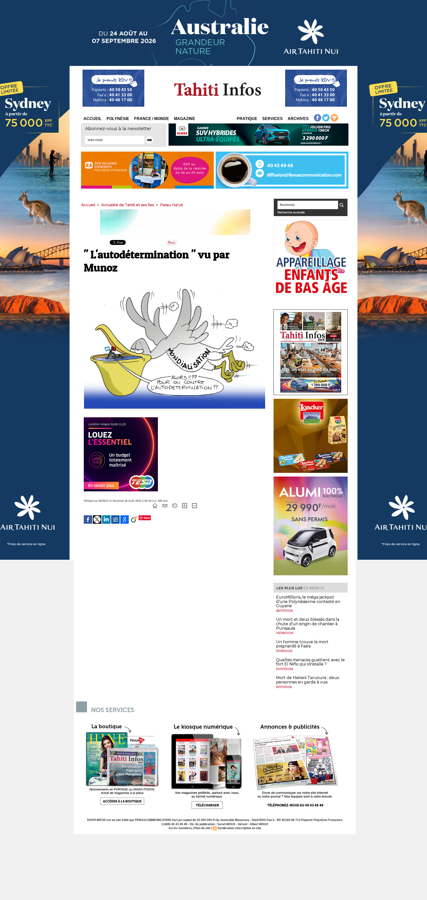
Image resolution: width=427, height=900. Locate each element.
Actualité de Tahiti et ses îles (127, 204)
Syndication (225, 828)
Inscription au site (248, 828)
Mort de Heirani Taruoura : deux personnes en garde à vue (307, 679)
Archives (298, 119)
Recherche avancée (291, 212)
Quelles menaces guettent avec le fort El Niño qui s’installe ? (310, 662)
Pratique (247, 119)
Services (272, 119)
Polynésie (118, 119)
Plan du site (202, 828)
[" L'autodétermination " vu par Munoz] (174, 278)
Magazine (184, 119)
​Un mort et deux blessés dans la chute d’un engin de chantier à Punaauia (307, 623)
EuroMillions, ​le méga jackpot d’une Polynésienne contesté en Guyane (308, 601)
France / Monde (151, 119)
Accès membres (180, 828)
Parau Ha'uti (171, 204)
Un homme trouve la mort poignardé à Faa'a (302, 644)
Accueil (93, 119)
